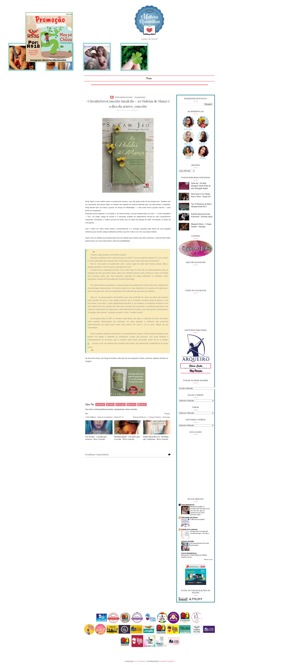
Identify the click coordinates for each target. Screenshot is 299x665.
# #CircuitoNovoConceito (123, 97)
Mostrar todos (208, 559)
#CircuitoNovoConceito (104, 409)
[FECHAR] (69, 14)
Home (149, 78)
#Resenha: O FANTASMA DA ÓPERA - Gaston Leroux (194, 556)
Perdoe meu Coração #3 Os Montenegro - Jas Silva (199, 532)
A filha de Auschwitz (197, 519)
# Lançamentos (140, 97)
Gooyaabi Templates (167, 661)
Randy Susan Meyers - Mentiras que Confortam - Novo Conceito (156, 437)
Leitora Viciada (187, 541)
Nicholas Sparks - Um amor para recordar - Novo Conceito (127, 437)
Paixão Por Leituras (189, 529)
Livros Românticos (189, 553)
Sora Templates (139, 661)
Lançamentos (119, 409)
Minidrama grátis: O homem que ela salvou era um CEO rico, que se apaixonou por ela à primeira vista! (200, 510)
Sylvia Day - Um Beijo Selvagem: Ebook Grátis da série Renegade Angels (200, 186)
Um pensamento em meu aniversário (199, 544)
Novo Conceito (131, 409)
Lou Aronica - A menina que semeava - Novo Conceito (96, 437)
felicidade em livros (189, 517)
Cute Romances (187, 505)
